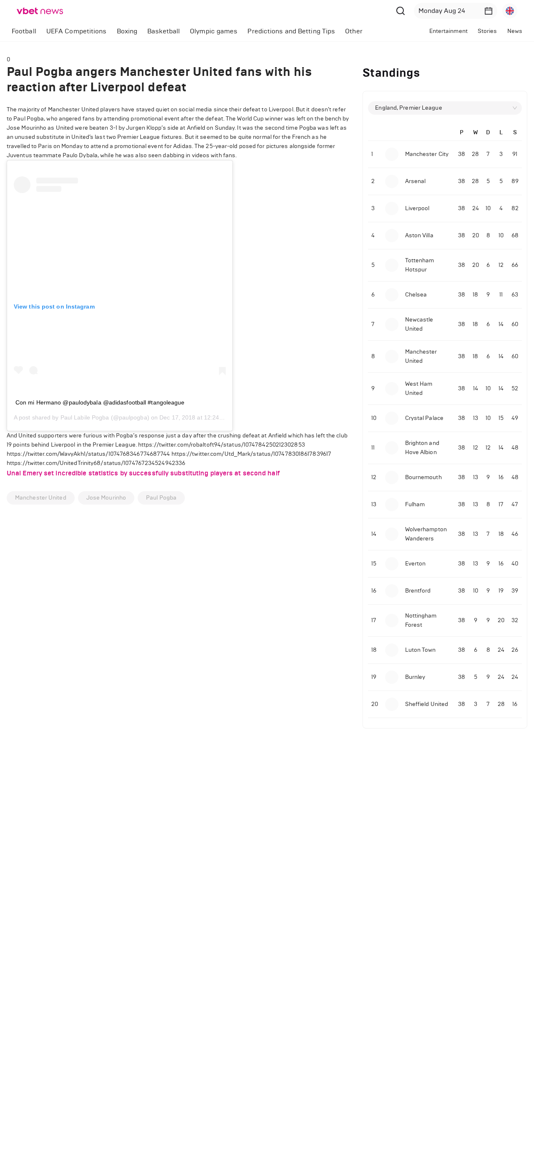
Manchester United (40, 497)
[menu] (201, 31)
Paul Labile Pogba (84, 417)
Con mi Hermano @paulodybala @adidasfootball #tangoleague (100, 402)
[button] (488, 11)
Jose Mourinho (106, 497)
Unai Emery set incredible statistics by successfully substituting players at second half (143, 473)
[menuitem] (24, 31)
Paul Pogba (161, 497)
